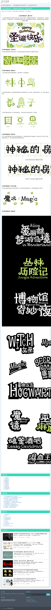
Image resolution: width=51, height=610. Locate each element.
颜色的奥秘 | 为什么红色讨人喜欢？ (11, 501)
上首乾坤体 (6, 524)
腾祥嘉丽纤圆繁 (7, 518)
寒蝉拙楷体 (6, 480)
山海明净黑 (6, 482)
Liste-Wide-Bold (7, 517)
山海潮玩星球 (7, 487)
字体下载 (11, 608)
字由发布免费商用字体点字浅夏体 (10, 496)
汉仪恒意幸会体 (7, 519)
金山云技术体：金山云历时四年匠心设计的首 (13, 497)
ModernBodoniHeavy (8, 523)
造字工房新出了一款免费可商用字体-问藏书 (12, 502)
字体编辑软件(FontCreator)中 (10, 503)
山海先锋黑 (6, 485)
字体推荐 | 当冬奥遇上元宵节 (10, 507)
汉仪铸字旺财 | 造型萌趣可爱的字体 (11, 504)
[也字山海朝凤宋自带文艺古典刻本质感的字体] (8, 582)
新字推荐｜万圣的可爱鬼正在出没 (10, 506)
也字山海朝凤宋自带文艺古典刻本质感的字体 (24, 579)
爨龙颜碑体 (6, 481)
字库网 (8, 608)
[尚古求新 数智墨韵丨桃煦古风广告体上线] (8, 555)
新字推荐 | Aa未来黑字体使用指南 (11, 498)
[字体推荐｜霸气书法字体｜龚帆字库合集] (8, 564)
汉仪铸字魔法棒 (28, 11)
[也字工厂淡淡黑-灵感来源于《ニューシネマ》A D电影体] (8, 546)
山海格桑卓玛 (7, 489)
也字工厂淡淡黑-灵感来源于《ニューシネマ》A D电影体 (27, 542)
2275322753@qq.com (33, 601)
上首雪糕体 (6, 522)
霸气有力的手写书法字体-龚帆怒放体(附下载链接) (25, 570)
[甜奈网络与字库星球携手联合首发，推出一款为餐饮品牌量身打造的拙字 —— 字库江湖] (8, 537)
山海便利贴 (6, 484)
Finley (5, 515)
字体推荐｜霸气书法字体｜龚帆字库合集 (23, 561)
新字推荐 (13, 11)
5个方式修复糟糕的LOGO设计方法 (11, 500)
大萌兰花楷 (6, 479)
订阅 (48, 594)
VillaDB (5, 520)
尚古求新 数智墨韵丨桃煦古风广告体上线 (23, 551)
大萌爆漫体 (6, 477)
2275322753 (30, 599)
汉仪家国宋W (7, 514)
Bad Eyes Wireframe (8, 525)
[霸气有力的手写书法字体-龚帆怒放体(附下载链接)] (8, 573)
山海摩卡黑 (6, 486)
